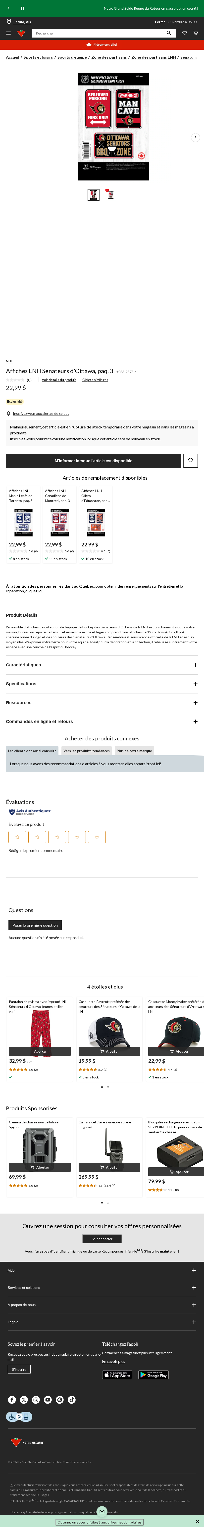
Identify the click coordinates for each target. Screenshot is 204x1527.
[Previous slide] (8, 8)
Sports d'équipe (72, 57)
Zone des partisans (109, 57)
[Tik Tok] (72, 1400)
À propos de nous (22, 1305)
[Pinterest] (60, 1400)
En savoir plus (113, 1361)
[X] (24, 1400)
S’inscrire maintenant (161, 1251)
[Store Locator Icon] (9, 22)
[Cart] (195, 33)
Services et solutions (24, 1288)
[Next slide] (195, 8)
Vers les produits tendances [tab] (86, 751)
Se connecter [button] (102, 1239)
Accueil (12, 57)
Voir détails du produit (59, 380)
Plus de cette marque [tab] (134, 751)
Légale (13, 1322)
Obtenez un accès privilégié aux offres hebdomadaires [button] (99, 1522)
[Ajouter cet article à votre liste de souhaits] (190, 461)
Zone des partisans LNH (153, 57)
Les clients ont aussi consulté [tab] (32, 751)
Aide (11, 1270)
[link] (21, 380)
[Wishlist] (184, 33)
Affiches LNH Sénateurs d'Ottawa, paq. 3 (59, 370)
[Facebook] (12, 1400)
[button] (169, 33)
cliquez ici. (34, 590)
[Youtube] (48, 1400)
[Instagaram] (36, 1400)
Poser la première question (35, 925)
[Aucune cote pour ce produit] (16, 380)
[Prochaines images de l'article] (195, 137)
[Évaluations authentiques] (30, 812)
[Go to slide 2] (110, 195)
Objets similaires (95, 380)
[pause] (22, 8)
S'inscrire (19, 1370)
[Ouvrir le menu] (8, 33)
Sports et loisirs (38, 57)
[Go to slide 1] (94, 195)
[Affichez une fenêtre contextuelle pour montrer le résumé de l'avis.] (115, 1186)
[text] (23, 551)
